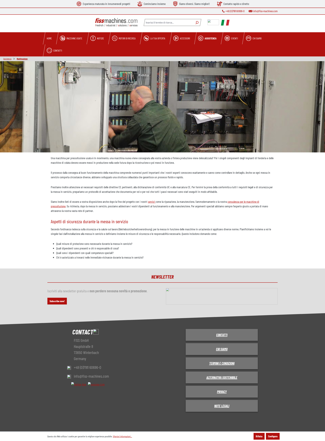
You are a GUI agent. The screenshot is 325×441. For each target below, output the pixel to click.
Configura (272, 436)
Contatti (221, 335)
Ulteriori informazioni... (122, 436)
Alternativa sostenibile (221, 377)
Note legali (221, 406)
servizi (152, 201)
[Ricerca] (196, 22)
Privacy (222, 392)
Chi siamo (222, 349)
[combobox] (168, 22)
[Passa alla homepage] (116, 22)
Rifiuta (259, 436)
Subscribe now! (57, 301)
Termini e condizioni (221, 363)
